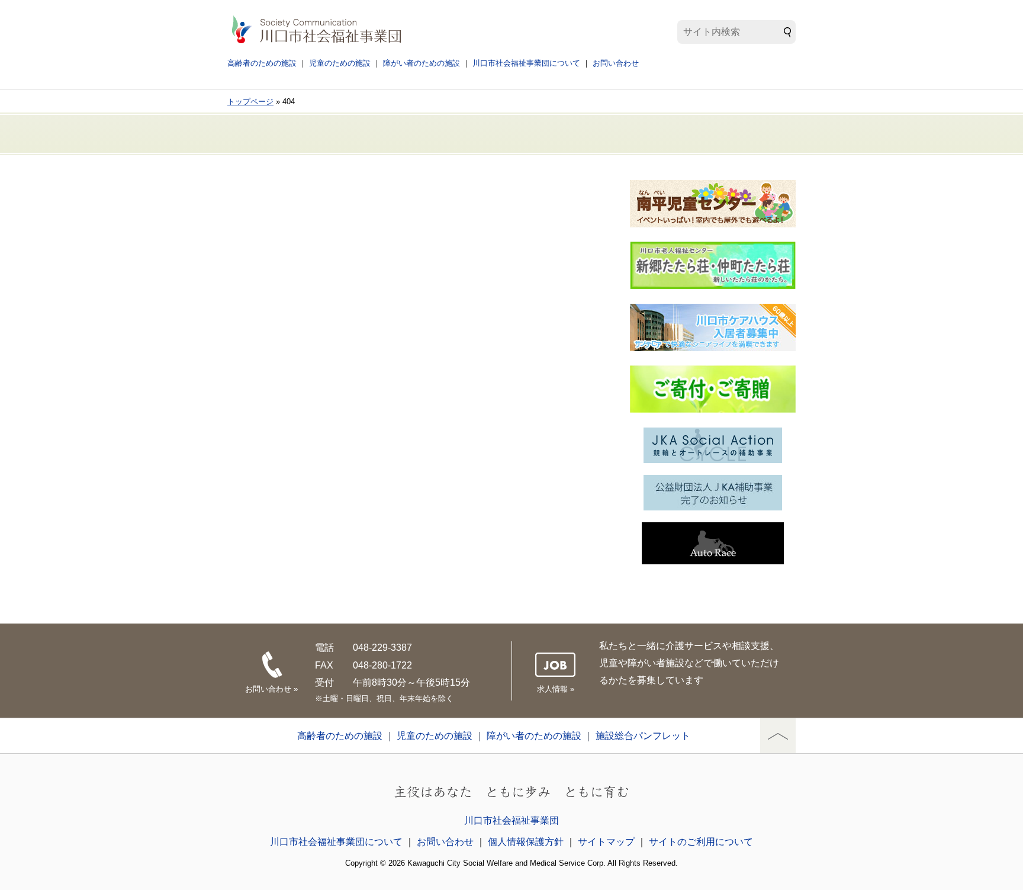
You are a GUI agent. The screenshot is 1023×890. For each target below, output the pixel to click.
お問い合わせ (616, 63)
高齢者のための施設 (262, 63)
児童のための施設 (340, 63)
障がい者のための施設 (421, 63)
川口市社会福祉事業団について (526, 63)
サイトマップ (606, 842)
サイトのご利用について (701, 842)
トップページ (250, 101)
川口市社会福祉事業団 (511, 820)
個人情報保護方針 (526, 842)
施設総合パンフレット (643, 736)
